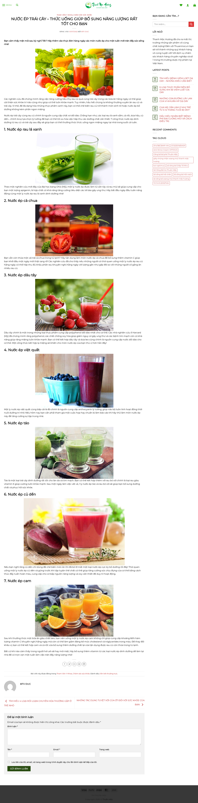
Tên (9, 749)
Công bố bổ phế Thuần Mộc (165, 154)
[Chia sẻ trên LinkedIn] (84, 664)
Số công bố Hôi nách (183, 174)
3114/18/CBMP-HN (161, 146)
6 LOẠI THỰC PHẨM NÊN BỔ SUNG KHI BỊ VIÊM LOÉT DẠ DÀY (174, 90)
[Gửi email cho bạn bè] (74, 664)
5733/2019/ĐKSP (178, 146)
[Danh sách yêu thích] (181, 5)
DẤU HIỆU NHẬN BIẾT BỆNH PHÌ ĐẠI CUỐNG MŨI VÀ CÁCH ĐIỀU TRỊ (175, 118)
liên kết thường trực (108, 674)
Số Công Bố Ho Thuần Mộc (165, 170)
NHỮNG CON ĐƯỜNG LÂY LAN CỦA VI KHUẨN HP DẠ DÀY (175, 99)
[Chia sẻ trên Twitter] (69, 664)
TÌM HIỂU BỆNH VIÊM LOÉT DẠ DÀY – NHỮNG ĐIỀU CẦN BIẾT (176, 79)
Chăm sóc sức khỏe (82, 15)
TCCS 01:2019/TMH (161, 183)
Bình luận (12, 726)
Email (56, 749)
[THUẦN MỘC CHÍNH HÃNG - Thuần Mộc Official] (99, 5)
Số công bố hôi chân (162, 174)
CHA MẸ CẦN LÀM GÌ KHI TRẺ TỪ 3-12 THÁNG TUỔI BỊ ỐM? (175, 108)
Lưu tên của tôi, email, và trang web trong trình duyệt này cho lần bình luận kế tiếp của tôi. (54, 762)
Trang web (104, 749)
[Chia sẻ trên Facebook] (64, 664)
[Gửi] (191, 24)
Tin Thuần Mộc (99, 795)
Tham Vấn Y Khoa (65, 15)
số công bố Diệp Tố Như (177, 166)
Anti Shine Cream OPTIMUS (165, 150)
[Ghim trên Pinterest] (79, 664)
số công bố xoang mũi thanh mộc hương (171, 179)
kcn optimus (158, 166)
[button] (7, 5)
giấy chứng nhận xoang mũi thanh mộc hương (171, 160)
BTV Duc (85, 32)
